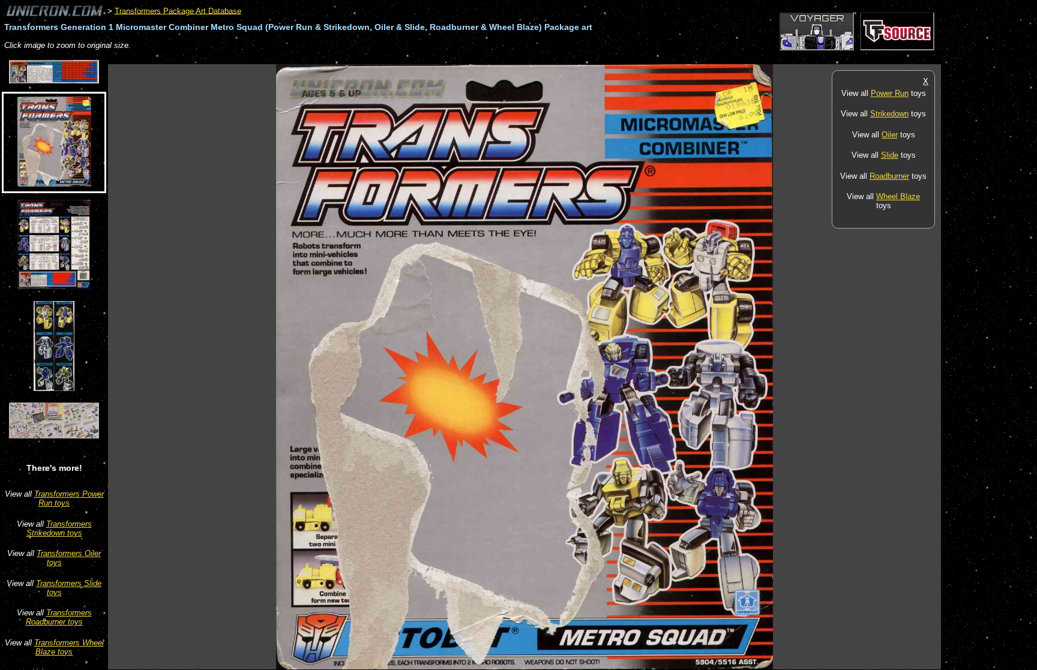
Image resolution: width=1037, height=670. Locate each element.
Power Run (890, 93)
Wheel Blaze (898, 196)
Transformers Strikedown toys (59, 528)
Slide (889, 155)
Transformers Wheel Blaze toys (69, 647)
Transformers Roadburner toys (59, 617)
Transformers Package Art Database (178, 10)
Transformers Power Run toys (69, 498)
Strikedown (889, 113)
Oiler (890, 134)
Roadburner (889, 176)
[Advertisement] (326, 57)
